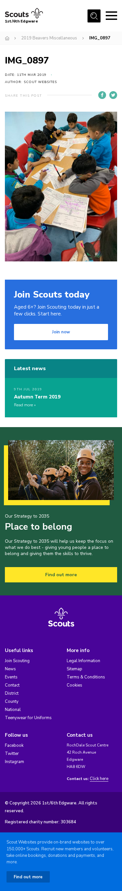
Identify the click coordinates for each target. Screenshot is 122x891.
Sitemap (74, 669)
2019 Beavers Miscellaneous (49, 38)
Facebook (14, 745)
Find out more (61, 575)
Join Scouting (17, 661)
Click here (99, 779)
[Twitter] (113, 95)
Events (11, 677)
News (10, 669)
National (13, 710)
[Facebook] (102, 95)
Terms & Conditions (86, 677)
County (12, 701)
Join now (61, 332)
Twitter (12, 754)
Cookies (74, 685)
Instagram (14, 762)
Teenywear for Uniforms (28, 718)
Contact (12, 685)
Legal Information (83, 661)
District (12, 693)
